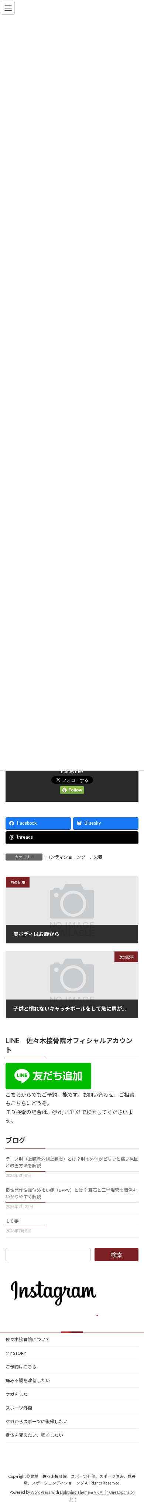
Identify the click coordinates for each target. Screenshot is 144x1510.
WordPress (41, 1492)
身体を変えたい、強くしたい (34, 1435)
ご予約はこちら (21, 1367)
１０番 (12, 1221)
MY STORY (16, 1353)
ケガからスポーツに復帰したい (37, 1421)
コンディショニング (66, 857)
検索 (117, 1254)
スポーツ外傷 (19, 1408)
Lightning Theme (75, 1492)
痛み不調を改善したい (28, 1380)
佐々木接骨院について (28, 1339)
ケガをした (17, 1394)
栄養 (98, 857)
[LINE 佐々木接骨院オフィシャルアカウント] (48, 1087)
